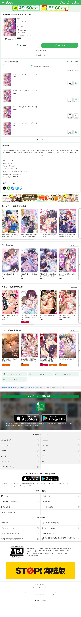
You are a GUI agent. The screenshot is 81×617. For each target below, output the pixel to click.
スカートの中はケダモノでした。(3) (25, 107)
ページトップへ (40, 595)
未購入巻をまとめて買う (42, 66)
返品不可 (19, 38)
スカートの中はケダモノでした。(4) (25, 123)
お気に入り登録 (74, 61)
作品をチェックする (42, 50)
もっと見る (74, 245)
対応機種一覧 (46, 496)
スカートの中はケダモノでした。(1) (25, 74)
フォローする (25, 21)
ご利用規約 (4, 523)
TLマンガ (12, 166)
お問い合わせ (5, 507)
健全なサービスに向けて (50, 528)
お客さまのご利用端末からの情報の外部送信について (59, 539)
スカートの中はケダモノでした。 (18, 171)
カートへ (23, 45)
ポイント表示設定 (47, 507)
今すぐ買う (61, 45)
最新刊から (75, 70)
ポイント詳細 (21, 32)
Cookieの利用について (49, 533)
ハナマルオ (20, 21)
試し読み (10, 39)
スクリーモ (11, 163)
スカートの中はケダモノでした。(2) (25, 90)
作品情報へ (39, 55)
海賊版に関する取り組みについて (12, 539)
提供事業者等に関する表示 (50, 523)
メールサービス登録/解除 (9, 501)
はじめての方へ (9, 496)
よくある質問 (46, 501)
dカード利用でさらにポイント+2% (25, 35)
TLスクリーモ (13, 168)
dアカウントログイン (8, 512)
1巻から (69, 70)
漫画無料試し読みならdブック (9, 387)
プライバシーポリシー (8, 528)
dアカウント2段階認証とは (10, 533)
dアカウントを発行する (40, 584)
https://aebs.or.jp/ (33, 555)
